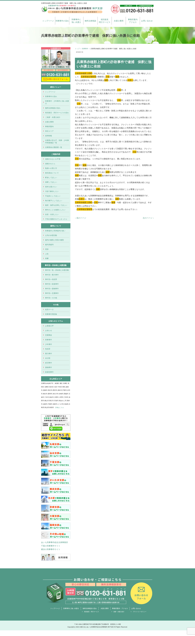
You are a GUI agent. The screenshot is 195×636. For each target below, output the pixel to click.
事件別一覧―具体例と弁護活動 (57, 270)
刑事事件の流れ (62, 20)
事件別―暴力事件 (52, 274)
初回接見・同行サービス (91, 611)
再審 (47, 258)
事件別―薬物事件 (52, 288)
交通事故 (48, 335)
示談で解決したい (52, 191)
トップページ (48, 20)
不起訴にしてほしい (52, 196)
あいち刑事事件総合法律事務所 (54, 542)
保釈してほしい (51, 182)
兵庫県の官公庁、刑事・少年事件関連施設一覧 (57, 141)
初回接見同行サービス (104, 20)
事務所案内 (49, 126)
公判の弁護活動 (51, 235)
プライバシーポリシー (139, 611)
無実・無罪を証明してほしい (56, 205)
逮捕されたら (50, 163)
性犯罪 (47, 349)
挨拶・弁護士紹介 (119, 611)
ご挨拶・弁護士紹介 (52, 117)
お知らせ (48, 330)
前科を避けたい (51, 186)
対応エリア (49, 131)
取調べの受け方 (51, 168)
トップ (77, 48)
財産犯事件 (49, 372)
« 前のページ (80, 217)
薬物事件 (48, 367)
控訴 (47, 249)
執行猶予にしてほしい (53, 200)
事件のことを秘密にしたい (55, 209)
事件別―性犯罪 (51, 279)
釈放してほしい (51, 177)
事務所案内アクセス (133, 20)
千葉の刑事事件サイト (50, 545)
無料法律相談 (90, 20)
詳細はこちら (59, 407)
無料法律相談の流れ (52, 108)
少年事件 (48, 344)
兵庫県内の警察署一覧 (53, 147)
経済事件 (48, 362)
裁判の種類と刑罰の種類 (54, 240)
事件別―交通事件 (52, 293)
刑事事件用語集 (51, 314)
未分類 (47, 358)
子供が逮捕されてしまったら (56, 219)
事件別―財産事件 (52, 284)
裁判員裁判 (49, 244)
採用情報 (48, 135)
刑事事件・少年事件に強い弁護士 (57, 102)
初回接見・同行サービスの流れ (57, 112)
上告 (47, 253)
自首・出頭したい (52, 214)
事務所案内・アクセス (120, 608)
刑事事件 (85, 48)
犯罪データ (49, 309)
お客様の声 (49, 326)
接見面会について (52, 173)
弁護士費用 (118, 20)
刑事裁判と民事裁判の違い (55, 230)
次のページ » (148, 217)
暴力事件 (48, 353)
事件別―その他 (51, 297)
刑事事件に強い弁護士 (76, 20)
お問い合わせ (147, 20)
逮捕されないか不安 (52, 159)
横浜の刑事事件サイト (50, 549)
